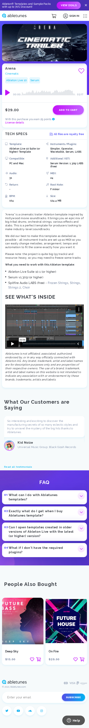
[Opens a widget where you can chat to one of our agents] (73, 721)
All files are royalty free (69, 134)
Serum (34, 80)
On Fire (54, 651)
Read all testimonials (18, 466)
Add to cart (68, 110)
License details (14, 122)
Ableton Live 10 (16, 80)
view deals (69, 5)
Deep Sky (12, 651)
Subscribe (73, 697)
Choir (26, 287)
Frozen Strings (58, 283)
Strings (75, 283)
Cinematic (12, 73)
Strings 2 (14, 287)
